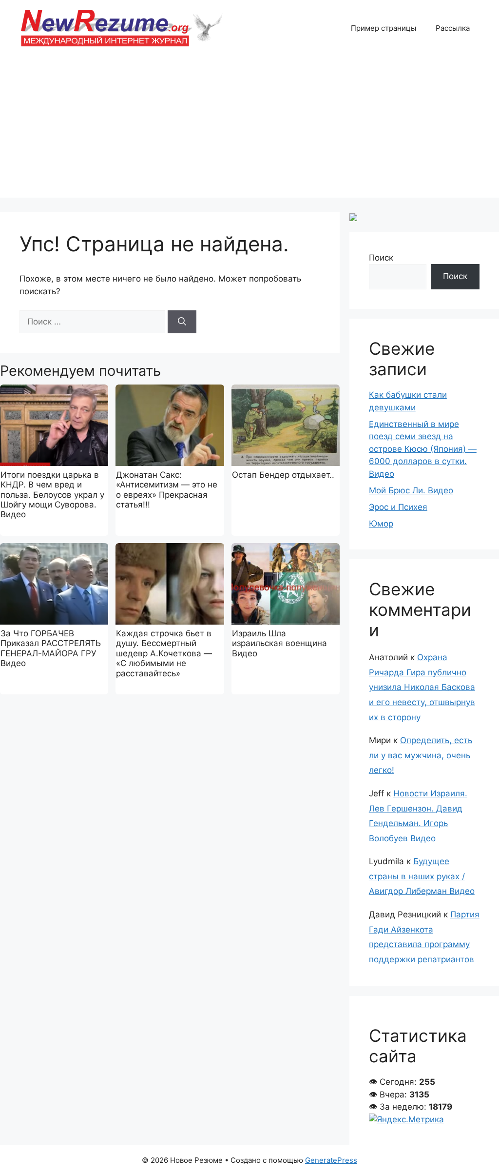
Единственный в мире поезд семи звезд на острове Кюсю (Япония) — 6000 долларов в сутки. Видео (423, 449)
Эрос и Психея (398, 507)
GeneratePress (331, 1160)
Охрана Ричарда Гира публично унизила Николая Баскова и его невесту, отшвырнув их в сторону (422, 687)
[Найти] (182, 322)
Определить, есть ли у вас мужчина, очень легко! (420, 755)
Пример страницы (383, 28)
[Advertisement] (249, 129)
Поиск (381, 258)
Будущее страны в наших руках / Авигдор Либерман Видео (422, 876)
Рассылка (453, 28)
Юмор (381, 523)
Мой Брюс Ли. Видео (411, 490)
